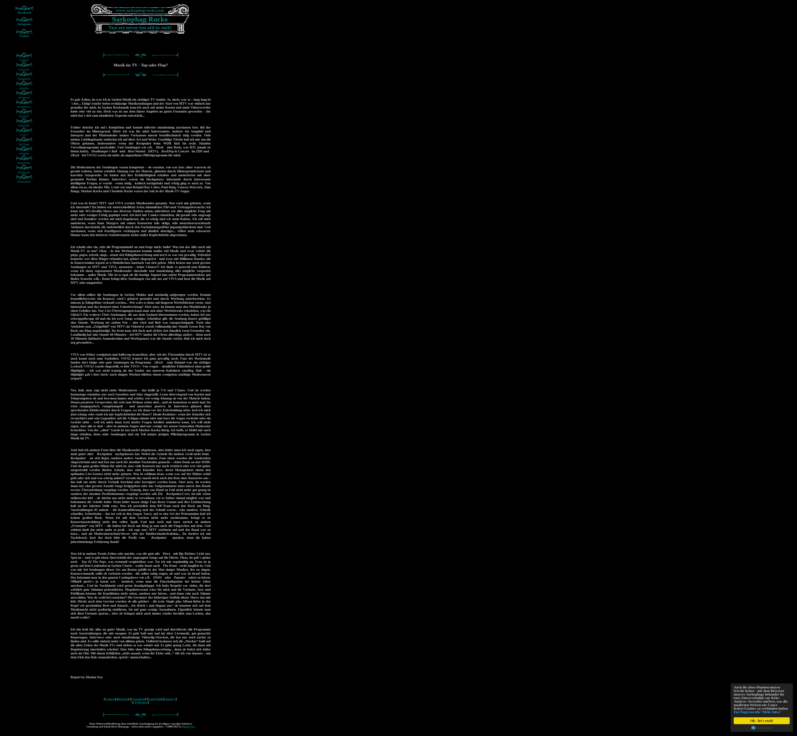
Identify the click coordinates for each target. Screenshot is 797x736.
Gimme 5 (170, 699)
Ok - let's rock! (761, 721)
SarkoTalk (154, 699)
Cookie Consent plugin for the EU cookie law (761, 728)
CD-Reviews (140, 702)
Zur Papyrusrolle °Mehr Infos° (757, 712)
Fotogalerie (138, 699)
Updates (110, 699)
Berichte (123, 699)
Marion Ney (188, 726)
